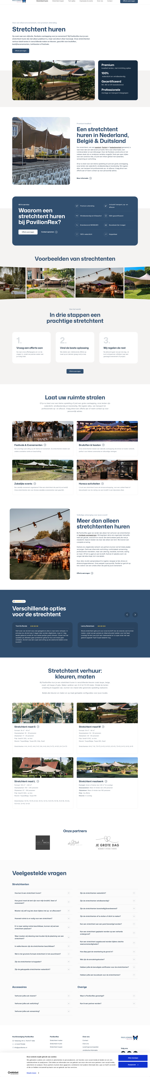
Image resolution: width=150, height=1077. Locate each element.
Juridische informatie (90, 1050)
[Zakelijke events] (42, 477)
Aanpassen (132, 1064)
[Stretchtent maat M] (107, 728)
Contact (85, 1040)
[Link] (19, 601)
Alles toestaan (133, 1058)
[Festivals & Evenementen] (42, 438)
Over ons (86, 1044)
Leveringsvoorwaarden (91, 1047)
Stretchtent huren (56, 1044)
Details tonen (31, 1073)
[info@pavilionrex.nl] (13, 1047)
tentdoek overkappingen (88, 535)
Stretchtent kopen (56, 1047)
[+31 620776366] (13, 1044)
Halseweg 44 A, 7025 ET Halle (24, 1041)
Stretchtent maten (56, 1040)
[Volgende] (135, 614)
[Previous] (127, 614)
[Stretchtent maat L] (42, 783)
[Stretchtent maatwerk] (107, 783)
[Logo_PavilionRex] (127, 1037)
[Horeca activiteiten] (107, 477)
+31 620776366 (19, 1044)
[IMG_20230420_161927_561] (50, 283)
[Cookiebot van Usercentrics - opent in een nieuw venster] (13, 1073)
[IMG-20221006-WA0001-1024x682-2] (99, 283)
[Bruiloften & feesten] (107, 438)
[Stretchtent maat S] (42, 728)
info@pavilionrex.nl (20, 1047)
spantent (98, 147)
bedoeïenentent (115, 147)
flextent (105, 147)
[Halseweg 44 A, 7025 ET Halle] (13, 1041)
